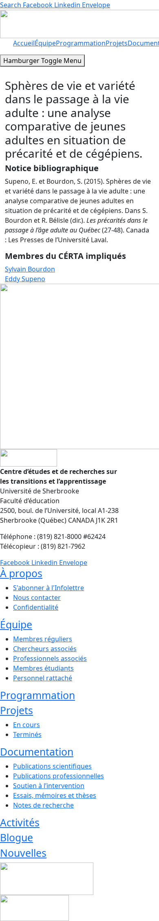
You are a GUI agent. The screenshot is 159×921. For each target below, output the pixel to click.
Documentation (36, 751)
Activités (20, 822)
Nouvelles (23, 853)
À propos (21, 573)
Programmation (81, 43)
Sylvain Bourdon (30, 269)
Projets (117, 43)
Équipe (45, 43)
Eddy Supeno (25, 278)
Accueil (24, 43)
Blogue (16, 837)
